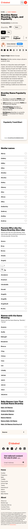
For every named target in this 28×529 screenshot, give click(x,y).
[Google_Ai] (23, 50)
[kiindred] (5, 2)
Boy (9, 32)
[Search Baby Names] (2, 269)
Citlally (3, 370)
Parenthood (4, 487)
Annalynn (4, 275)
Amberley (4, 206)
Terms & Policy (13, 524)
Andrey (3, 221)
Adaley (3, 158)
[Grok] (17, 50)
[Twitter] (4, 50)
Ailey (3, 168)
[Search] (22, 2)
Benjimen (4, 341)
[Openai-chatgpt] (14, 50)
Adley (3, 163)
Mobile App (4, 503)
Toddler (3, 479)
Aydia (3, 332)
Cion (2, 361)
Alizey (3, 197)
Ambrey (4, 211)
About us (3, 501)
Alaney (3, 187)
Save (16, 27)
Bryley (3, 308)
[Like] (26, 153)
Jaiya (3, 389)
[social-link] (3, 448)
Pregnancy (4, 475)
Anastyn (4, 279)
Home (3, 12)
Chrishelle (4, 284)
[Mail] (11, 50)
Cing (2, 351)
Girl (3, 32)
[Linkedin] (8, 50)
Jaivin (3, 380)
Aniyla (3, 255)
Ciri (2, 365)
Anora (3, 241)
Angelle (4, 299)
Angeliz (3, 294)
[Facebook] (2, 50)
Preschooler (4, 481)
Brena (3, 251)
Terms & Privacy (5, 509)
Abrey (3, 153)
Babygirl (4, 337)
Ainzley (3, 177)
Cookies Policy (5, 507)
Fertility (3, 473)
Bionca (3, 346)
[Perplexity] (20, 50)
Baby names (12, 12)
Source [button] (4, 432)
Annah (3, 289)
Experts (3, 491)
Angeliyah (4, 304)
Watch (3, 489)
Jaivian (3, 375)
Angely (3, 260)
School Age (4, 483)
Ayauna (3, 327)
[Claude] (26, 50)
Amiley (3, 216)
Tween (3, 485)
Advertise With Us (6, 505)
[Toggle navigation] (25, 2)
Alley (3, 201)
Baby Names (4, 493)
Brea (2, 246)
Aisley (3, 182)
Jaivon (3, 385)
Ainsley (3, 173)
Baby (2, 477)
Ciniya (3, 356)
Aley (2, 192)
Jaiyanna (4, 394)
